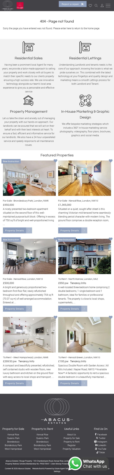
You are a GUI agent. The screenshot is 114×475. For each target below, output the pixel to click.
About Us (71, 434)
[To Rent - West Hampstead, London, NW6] (29, 334)
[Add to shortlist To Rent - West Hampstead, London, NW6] (55, 318)
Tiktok (101, 452)
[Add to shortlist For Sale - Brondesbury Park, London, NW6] (55, 161)
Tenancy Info (78, 283)
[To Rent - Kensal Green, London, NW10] (84, 334)
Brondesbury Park (13, 445)
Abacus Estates (24, 468)
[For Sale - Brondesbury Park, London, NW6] (29, 178)
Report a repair (71, 4)
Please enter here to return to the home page (76, 28)
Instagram (101, 441)
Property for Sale (72, 438)
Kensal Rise (13, 434)
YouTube (101, 448)
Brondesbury (13, 441)
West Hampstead (13, 448)
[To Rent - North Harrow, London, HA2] (84, 256)
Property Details (14, 230)
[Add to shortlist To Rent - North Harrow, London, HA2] (111, 239)
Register (72, 445)
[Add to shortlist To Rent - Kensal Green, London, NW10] (111, 318)
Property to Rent (72, 441)
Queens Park (13, 438)
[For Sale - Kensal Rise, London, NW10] (84, 178)
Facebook (102, 434)
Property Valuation (71, 448)
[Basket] (90, 5)
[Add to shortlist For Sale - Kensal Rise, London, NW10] (111, 161)
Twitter (102, 438)
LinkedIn (102, 445)
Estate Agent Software (63, 468)
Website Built (37, 468)
